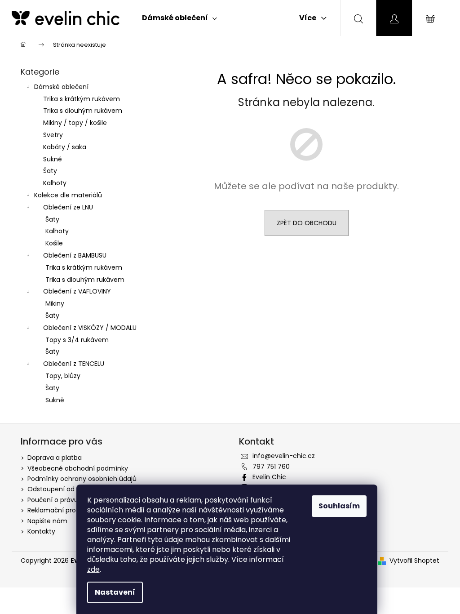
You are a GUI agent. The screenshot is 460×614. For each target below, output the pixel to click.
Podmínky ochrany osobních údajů (82, 478)
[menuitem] (179, 18)
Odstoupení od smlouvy (65, 489)
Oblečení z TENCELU (73, 363)
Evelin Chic (269, 476)
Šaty (50, 170)
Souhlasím (339, 506)
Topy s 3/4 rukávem (77, 339)
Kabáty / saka (64, 146)
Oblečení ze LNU (68, 207)
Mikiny (54, 303)
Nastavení (115, 592)
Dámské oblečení (61, 86)
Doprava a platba (54, 457)
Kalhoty (54, 182)
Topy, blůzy (62, 375)
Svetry (53, 134)
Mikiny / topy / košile (75, 122)
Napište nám (47, 520)
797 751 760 (271, 466)
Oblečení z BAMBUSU (74, 255)
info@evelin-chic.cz (283, 455)
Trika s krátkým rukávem (81, 98)
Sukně (52, 159)
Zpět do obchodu (306, 222)
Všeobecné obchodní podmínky (77, 468)
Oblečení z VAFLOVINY (77, 291)
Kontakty (41, 531)
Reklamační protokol (59, 510)
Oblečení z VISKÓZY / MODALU (90, 327)
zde (93, 569)
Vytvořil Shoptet (414, 560)
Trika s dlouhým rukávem (82, 110)
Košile (54, 243)
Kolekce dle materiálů (68, 195)
